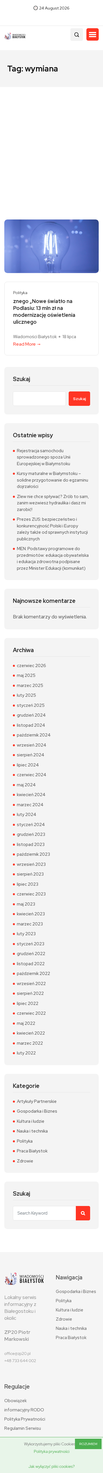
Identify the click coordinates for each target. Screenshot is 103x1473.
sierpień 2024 (30, 755)
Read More (24, 344)
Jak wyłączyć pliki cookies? (51, 1466)
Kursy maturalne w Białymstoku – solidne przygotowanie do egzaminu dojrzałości (52, 480)
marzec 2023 (30, 924)
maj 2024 (26, 785)
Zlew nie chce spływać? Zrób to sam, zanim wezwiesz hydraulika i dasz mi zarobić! (53, 503)
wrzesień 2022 (31, 984)
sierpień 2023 (30, 874)
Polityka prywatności (52, 1451)
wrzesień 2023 (31, 864)
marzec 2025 (30, 685)
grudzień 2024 (31, 715)
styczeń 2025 (31, 705)
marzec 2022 (30, 1043)
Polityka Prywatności (24, 1419)
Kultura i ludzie (30, 1121)
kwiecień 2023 (31, 914)
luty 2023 (26, 934)
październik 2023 (33, 854)
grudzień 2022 (31, 954)
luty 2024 (26, 814)
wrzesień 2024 (31, 745)
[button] (92, 34)
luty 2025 (26, 695)
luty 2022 (26, 1053)
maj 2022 (26, 1023)
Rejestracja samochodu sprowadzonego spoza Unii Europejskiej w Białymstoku (43, 457)
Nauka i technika (32, 1131)
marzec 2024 (30, 805)
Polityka (20, 293)
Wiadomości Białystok (35, 337)
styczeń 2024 (31, 825)
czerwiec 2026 (31, 666)
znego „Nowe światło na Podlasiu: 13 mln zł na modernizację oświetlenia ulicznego (44, 311)
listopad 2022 (31, 964)
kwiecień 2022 (31, 1033)
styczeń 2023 (30, 944)
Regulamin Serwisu (22, 1428)
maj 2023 (26, 904)
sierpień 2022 (30, 993)
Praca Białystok (32, 1151)
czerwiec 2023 (31, 894)
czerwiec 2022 (31, 1013)
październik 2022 (33, 973)
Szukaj (21, 379)
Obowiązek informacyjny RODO (24, 1405)
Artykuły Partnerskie (37, 1101)
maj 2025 (26, 675)
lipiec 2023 (27, 884)
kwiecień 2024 (31, 795)
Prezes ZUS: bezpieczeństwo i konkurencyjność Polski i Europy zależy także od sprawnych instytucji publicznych (52, 529)
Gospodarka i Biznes (37, 1111)
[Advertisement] (51, 142)
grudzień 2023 (31, 834)
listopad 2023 (31, 844)
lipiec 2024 (28, 765)
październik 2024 (34, 735)
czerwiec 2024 (31, 775)
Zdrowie (25, 1161)
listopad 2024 (31, 725)
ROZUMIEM (88, 1444)
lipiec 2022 (27, 1003)
